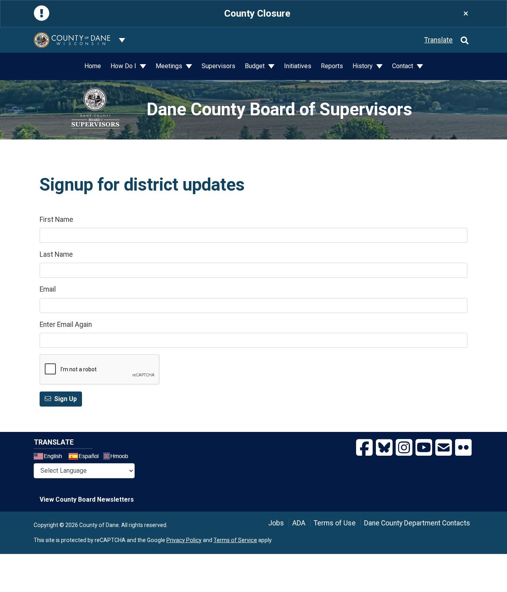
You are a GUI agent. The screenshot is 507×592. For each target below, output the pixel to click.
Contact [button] (403, 66)
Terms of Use (335, 523)
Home (92, 66)
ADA (298, 523)
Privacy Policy (184, 540)
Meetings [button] (170, 66)
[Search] (464, 40)
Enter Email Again (66, 324)
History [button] (363, 66)
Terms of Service (235, 540)
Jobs (276, 523)
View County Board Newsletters (87, 499)
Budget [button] (255, 66)
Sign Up (65, 399)
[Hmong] (118, 457)
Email (48, 289)
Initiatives (297, 66)
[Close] (465, 13)
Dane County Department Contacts (417, 523)
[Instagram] (404, 448)
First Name (56, 219)
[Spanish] (85, 457)
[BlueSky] (384, 448)
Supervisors (218, 66)
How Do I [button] (124, 66)
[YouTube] (424, 448)
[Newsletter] (444, 448)
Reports (332, 66)
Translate (438, 40)
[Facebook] (364, 448)
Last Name (56, 254)
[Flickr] (463, 448)
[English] (50, 457)
